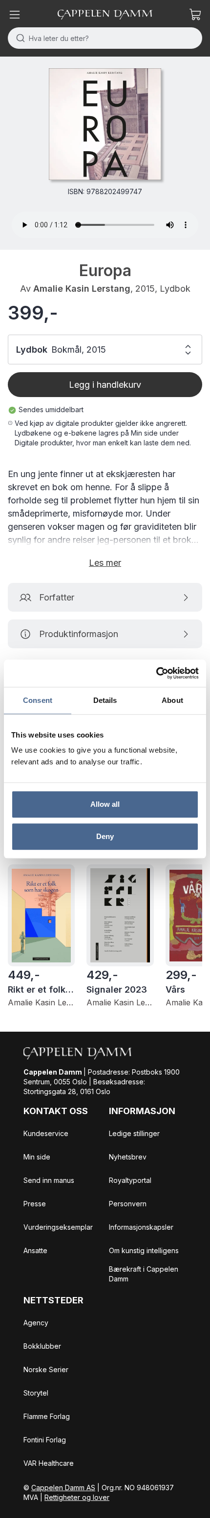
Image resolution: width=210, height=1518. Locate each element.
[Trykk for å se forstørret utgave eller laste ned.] (105, 124)
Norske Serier (45, 1369)
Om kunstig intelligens (144, 1250)
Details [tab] (105, 700)
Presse (34, 1203)
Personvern (128, 1203)
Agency (35, 1322)
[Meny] (14, 14)
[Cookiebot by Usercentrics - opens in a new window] (156, 673)
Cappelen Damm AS (63, 1487)
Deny (105, 836)
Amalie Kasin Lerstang (81, 288)
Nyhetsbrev (128, 1157)
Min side (36, 1157)
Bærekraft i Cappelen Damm (143, 1274)
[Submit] (18, 38)
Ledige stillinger (134, 1133)
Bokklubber (42, 1346)
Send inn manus (48, 1180)
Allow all (105, 804)
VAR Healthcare (48, 1463)
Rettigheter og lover (76, 1497)
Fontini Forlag (44, 1440)
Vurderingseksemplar (58, 1227)
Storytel (35, 1393)
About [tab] (172, 700)
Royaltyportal (130, 1180)
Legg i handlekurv (105, 385)
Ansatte (35, 1250)
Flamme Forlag (46, 1416)
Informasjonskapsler (141, 1227)
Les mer (105, 563)
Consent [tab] (37, 700)
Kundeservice (45, 1133)
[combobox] (105, 38)
